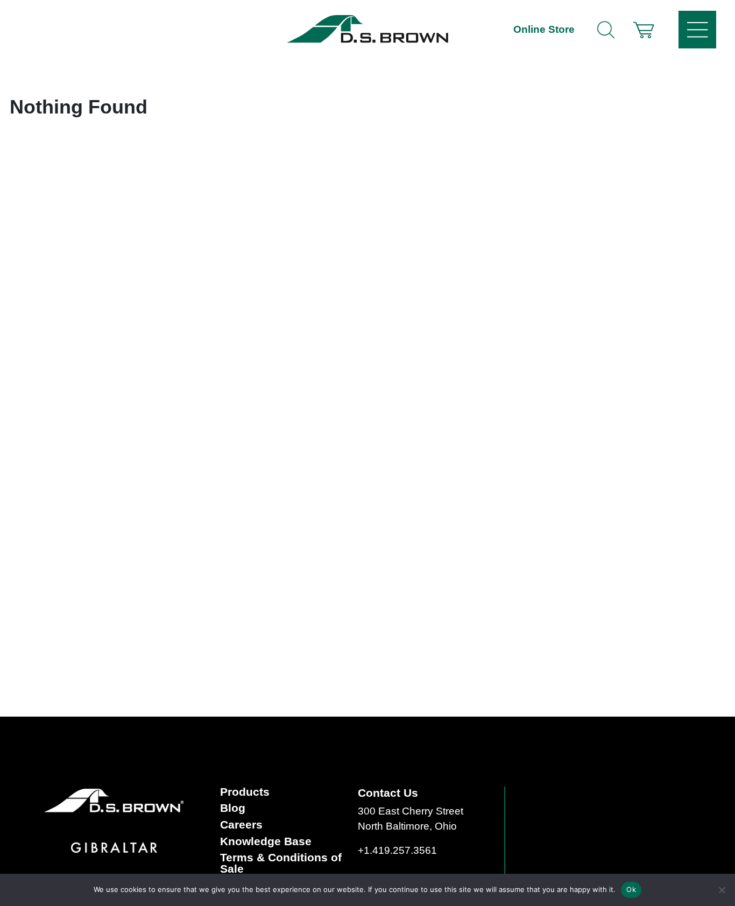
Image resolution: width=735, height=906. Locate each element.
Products (245, 792)
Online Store (544, 29)
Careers (241, 825)
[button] (643, 29)
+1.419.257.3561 (397, 850)
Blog (232, 808)
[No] (721, 889)
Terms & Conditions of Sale (281, 863)
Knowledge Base (266, 841)
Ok (631, 889)
